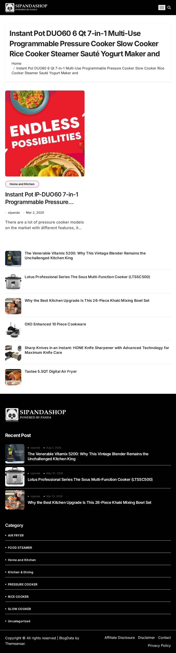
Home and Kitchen (22, 184)
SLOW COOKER (19, 609)
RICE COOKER (18, 596)
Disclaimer (146, 637)
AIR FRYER (16, 535)
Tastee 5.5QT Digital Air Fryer (51, 371)
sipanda (14, 212)
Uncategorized (19, 621)
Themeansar (15, 643)
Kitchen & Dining (20, 572)
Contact (164, 637)
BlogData (66, 638)
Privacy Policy (159, 645)
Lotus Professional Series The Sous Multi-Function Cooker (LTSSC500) (87, 277)
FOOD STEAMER (20, 547)
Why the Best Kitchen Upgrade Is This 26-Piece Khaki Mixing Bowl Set (87, 300)
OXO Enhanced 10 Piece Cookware (56, 324)
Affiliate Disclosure (120, 637)
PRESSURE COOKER (22, 584)
